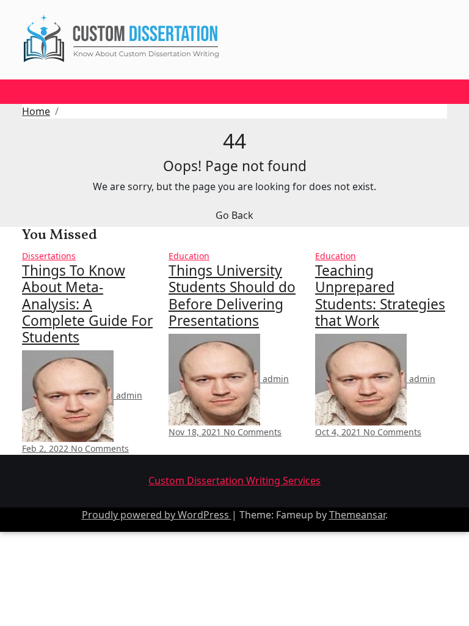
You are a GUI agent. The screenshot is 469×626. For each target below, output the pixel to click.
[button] (27, 95)
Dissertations (49, 256)
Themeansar (357, 514)
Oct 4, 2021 (339, 432)
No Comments (100, 448)
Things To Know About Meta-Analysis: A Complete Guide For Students (87, 304)
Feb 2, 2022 (46, 448)
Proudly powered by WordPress (156, 514)
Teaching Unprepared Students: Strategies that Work (380, 295)
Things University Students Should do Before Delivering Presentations (232, 295)
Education (189, 256)
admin (128, 395)
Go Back (234, 215)
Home (36, 111)
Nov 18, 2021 (196, 432)
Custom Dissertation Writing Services (234, 480)
